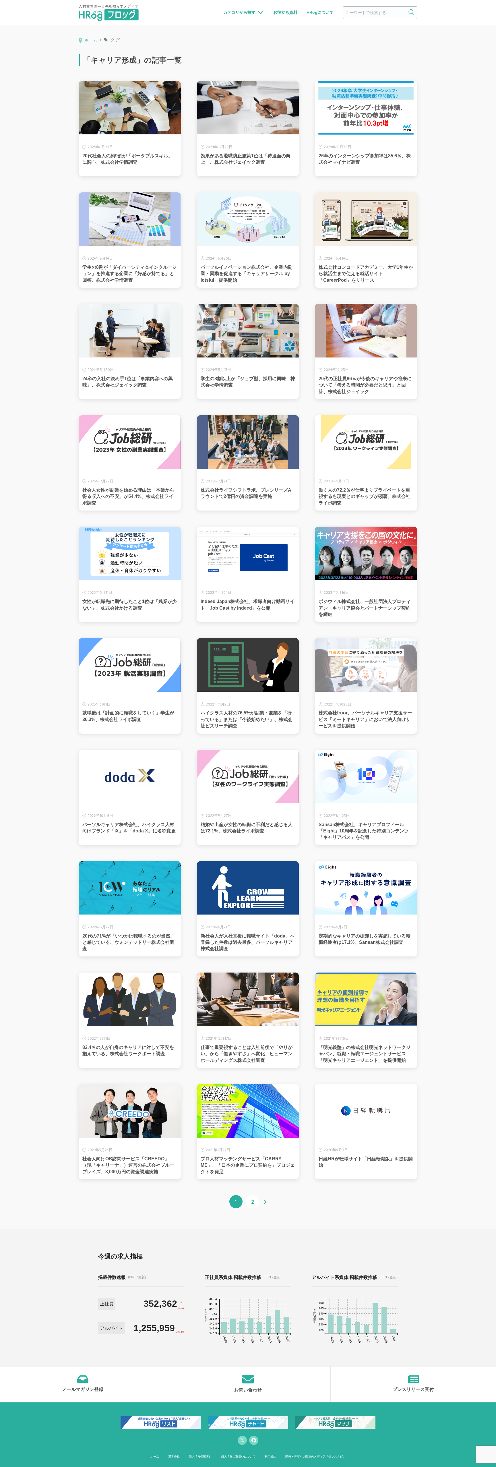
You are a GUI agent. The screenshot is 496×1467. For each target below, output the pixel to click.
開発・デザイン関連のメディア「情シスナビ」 (315, 1456)
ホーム (154, 1456)
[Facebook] (253, 1440)
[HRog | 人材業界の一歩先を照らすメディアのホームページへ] (109, 13)
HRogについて (320, 12)
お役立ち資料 (285, 12)
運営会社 (174, 1456)
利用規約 (270, 1456)
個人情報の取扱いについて (238, 1456)
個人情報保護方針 (200, 1456)
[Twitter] (242, 1440)
